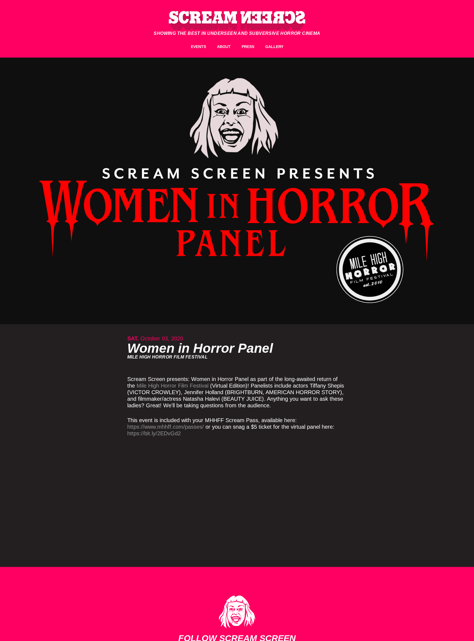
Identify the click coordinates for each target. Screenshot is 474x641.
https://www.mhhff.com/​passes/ (165, 427)
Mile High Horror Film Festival (172, 386)
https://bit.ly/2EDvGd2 (154, 433)
